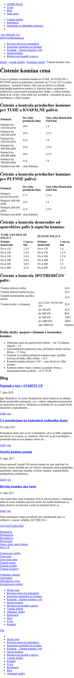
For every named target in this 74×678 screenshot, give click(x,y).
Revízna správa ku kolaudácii (23, 43)
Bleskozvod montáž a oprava (22, 56)
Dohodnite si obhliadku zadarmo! (25, 25)
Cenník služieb (15, 19)
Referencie (13, 22)
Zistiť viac (5, 413)
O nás (10, 7)
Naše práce (13, 13)
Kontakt (11, 624)
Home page (13, 590)
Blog (9, 10)
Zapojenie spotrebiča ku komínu (24, 46)
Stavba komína (15, 53)
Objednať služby (16, 611)
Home (3, 62)
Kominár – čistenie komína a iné (24, 50)
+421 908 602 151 (10, 34)
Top (2, 630)
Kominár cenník (36, 62)
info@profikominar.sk (12, 37)
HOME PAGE (15, 4)
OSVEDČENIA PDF (12, 525)
